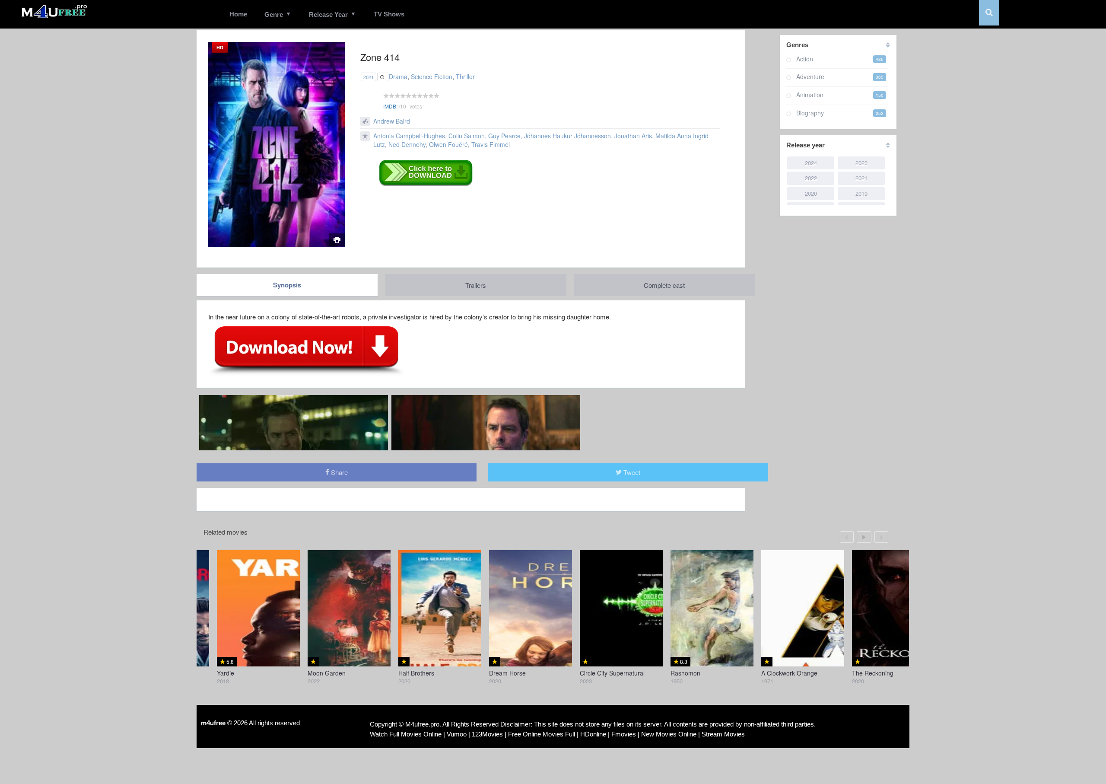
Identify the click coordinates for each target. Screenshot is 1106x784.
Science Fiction (431, 76)
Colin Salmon (466, 135)
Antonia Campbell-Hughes (409, 135)
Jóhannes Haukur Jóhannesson (567, 135)
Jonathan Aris (633, 135)
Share (338, 472)
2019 (861, 193)
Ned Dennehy (407, 144)
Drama (398, 76)
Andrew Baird (391, 121)
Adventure (810, 76)
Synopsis (287, 285)
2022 (811, 178)
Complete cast (664, 285)
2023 (861, 163)
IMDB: (390, 106)
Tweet (631, 472)
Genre (273, 14)
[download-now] (306, 350)
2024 (811, 163)
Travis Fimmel (490, 144)
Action (804, 58)
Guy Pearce (504, 135)
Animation (809, 94)
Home (238, 14)
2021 (368, 76)
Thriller (465, 76)
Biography (810, 112)
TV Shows (389, 14)
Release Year (328, 14)
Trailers (475, 285)
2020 (811, 193)
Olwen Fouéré (448, 144)
